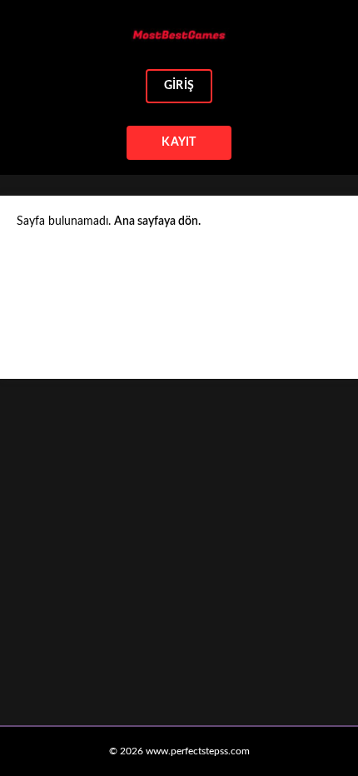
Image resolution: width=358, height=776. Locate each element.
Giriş (179, 86)
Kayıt (179, 142)
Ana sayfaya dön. (157, 221)
